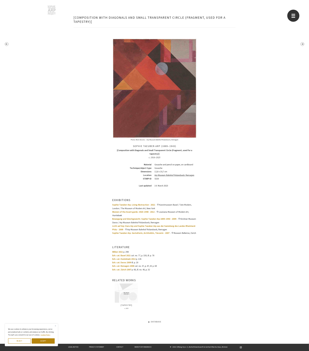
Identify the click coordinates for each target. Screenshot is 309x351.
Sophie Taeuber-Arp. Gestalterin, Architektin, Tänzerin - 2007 (140, 233)
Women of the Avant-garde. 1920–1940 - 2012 (133, 211)
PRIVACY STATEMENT (96, 347)
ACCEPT (43, 341)
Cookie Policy (45, 335)
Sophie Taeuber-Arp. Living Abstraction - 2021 (133, 204)
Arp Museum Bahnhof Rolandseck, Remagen (174, 175)
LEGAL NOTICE (73, 347)
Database (155, 322)
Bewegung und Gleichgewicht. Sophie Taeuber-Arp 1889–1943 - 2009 (144, 218)
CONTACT (119, 347)
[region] (31, 335)
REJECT (19, 341)
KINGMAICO (147, 347)
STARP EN (51, 10)
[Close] (55, 325)
